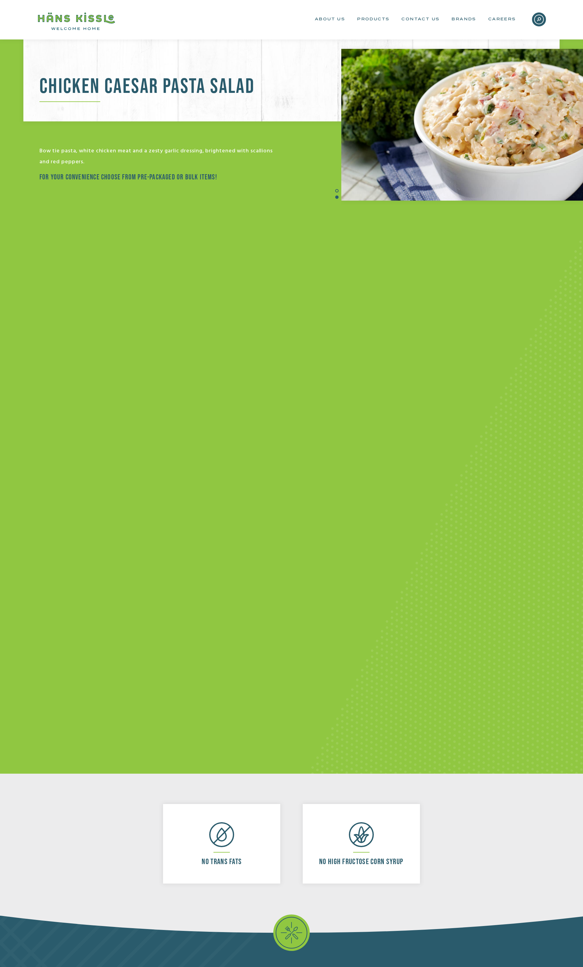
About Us (330, 19)
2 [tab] (337, 197)
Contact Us (420, 19)
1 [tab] (337, 190)
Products (373, 19)
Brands (464, 19)
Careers (502, 19)
